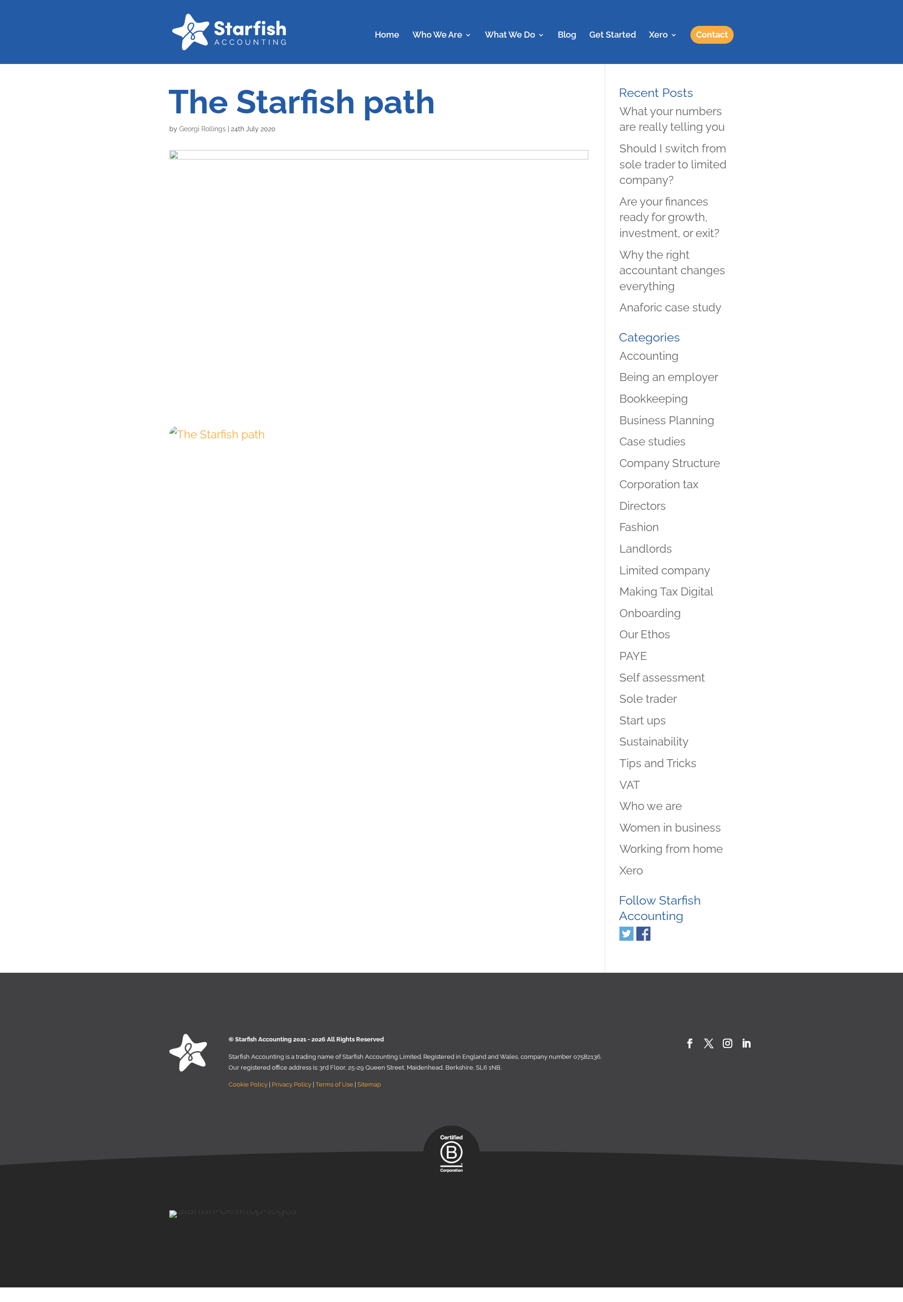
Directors (642, 506)
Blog (567, 36)
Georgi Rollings (202, 129)
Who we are (650, 806)
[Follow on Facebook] (690, 1043)
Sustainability (654, 741)
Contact (712, 35)
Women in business (670, 827)
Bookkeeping (653, 398)
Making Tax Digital (666, 591)
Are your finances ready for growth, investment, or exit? (669, 217)
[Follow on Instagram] (727, 1043)
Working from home (671, 849)
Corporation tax (658, 484)
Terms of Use (334, 1084)
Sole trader (648, 699)
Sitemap (369, 1084)
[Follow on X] (708, 1043)
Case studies (652, 441)
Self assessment (662, 677)
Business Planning (666, 420)
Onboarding (650, 613)
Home (387, 36)
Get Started (612, 36)
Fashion (639, 527)
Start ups (642, 720)
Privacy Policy (291, 1084)
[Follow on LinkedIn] (746, 1043)
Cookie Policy (248, 1084)
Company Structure (669, 463)
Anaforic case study (670, 307)
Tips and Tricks (658, 763)
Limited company (664, 570)
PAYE (633, 656)
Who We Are (437, 36)
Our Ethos (644, 634)
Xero (658, 36)
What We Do (510, 36)
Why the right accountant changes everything (672, 270)
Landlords (645, 549)
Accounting (649, 356)
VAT (629, 785)
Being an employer (668, 377)
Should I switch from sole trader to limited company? (673, 164)
